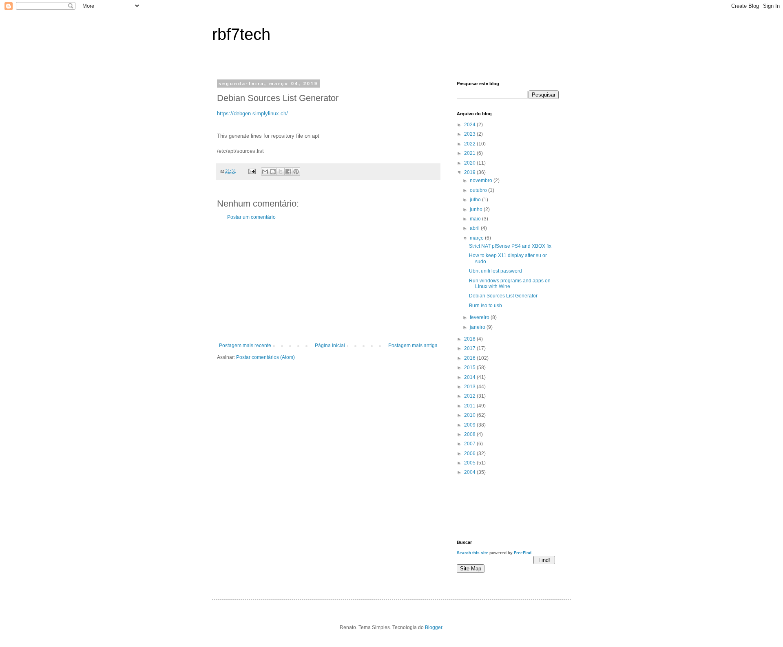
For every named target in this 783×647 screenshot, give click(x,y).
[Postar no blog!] (273, 171)
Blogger (433, 627)
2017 (470, 348)
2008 (470, 434)
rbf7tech (241, 34)
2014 (470, 377)
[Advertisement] (328, 281)
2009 (470, 425)
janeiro (478, 327)
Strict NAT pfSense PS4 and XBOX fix (510, 246)
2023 (470, 134)
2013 (470, 387)
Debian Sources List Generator (503, 296)
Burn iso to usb (485, 305)
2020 (470, 163)
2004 (470, 472)
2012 (470, 396)
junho (477, 209)
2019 (470, 172)
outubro (479, 190)
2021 (470, 153)
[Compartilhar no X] (280, 171)
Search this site (472, 552)
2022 (470, 144)
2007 (470, 444)
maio (476, 219)
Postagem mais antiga (413, 345)
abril (475, 228)
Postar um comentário (251, 217)
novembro (481, 180)
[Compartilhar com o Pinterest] (296, 171)
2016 (470, 358)
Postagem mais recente (245, 345)
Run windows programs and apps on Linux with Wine (510, 283)
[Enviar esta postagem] (251, 171)
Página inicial (330, 345)
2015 (470, 367)
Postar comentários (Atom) (265, 357)
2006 (470, 453)
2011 (470, 406)
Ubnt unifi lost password (495, 271)
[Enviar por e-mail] (265, 171)
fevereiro (480, 317)
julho (476, 199)
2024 (470, 125)
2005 (470, 463)
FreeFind (522, 552)
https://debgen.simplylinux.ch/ (252, 113)
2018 (470, 339)
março (477, 238)
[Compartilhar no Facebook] (288, 171)
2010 (470, 415)
